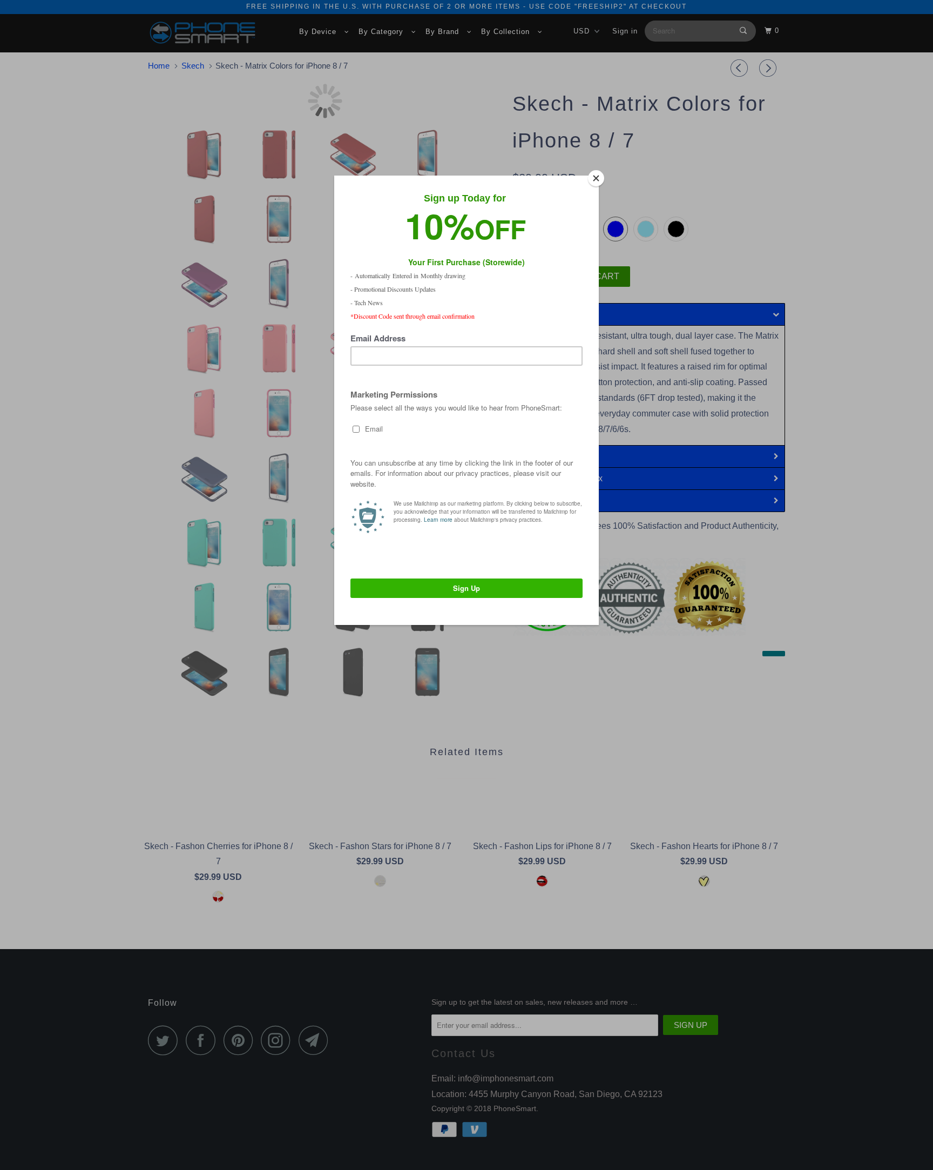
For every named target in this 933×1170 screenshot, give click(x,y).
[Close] (596, 178)
